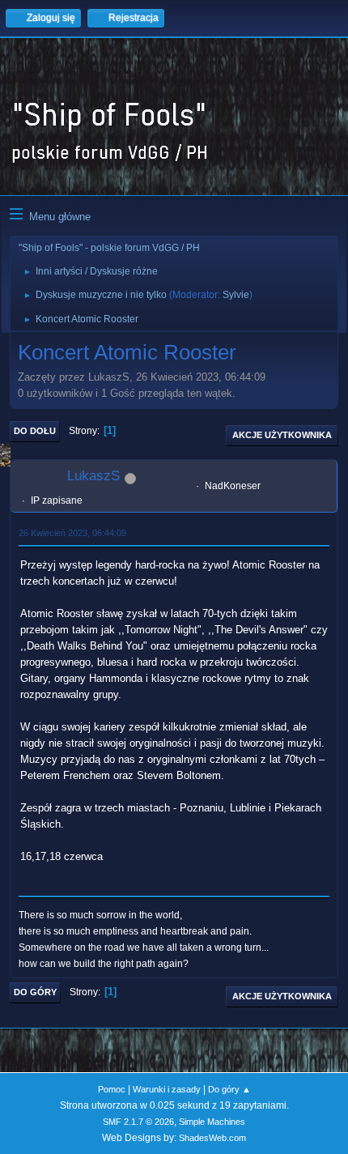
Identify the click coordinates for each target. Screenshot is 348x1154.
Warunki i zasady (167, 1089)
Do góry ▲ (229, 1089)
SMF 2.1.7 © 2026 (138, 1121)
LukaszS (93, 475)
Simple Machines (212, 1121)
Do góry (35, 992)
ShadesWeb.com (212, 1138)
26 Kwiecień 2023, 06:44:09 (72, 533)
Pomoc (111, 1089)
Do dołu (35, 431)
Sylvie (236, 294)
